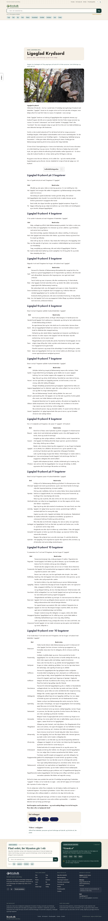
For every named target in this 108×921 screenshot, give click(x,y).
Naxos (80, 856)
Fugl (9, 17)
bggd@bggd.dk (83, 896)
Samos (65, 856)
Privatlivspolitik (91, 1)
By (46, 882)
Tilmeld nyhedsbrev (96, 14)
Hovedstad (34, 17)
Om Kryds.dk (79, 1)
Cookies (59, 891)
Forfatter (49, 17)
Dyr (18, 17)
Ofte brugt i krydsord (62, 879)
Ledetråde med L (36, 50)
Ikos (75, 856)
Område (42, 17)
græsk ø (14, 14)
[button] (1, 77)
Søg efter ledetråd (62, 875)
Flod (22, 17)
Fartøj (60, 17)
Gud (55, 17)
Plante (27, 17)
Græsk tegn (38, 886)
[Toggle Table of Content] (61, 169)
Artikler (85, 1)
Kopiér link (54, 819)
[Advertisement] (54, 33)
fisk (11, 14)
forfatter (18, 14)
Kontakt (63, 916)
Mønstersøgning (61, 877)
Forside (73, 1)
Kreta (70, 856)
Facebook (32, 819)
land (32, 864)
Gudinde (48, 884)
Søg (99, 10)
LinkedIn (45, 819)
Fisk (13, 17)
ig (100, 1)
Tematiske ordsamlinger (63, 882)
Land (36, 882)
